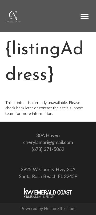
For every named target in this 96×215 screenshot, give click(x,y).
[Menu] (84, 16)
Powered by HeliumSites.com (48, 208)
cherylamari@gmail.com (48, 142)
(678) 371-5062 (48, 149)
